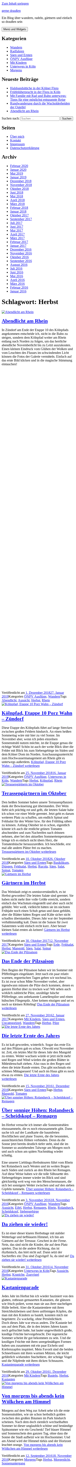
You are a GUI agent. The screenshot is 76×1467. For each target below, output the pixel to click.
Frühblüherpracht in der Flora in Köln (35, 92)
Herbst (35, 700)
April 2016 (17, 280)
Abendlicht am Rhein (24, 111)
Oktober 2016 (19, 257)
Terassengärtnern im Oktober (34, 793)
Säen (52, 866)
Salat (61, 866)
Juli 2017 (16, 223)
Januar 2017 (18, 245)
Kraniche (18, 1274)
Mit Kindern (18, 62)
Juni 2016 (16, 272)
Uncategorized (11, 1023)
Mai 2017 (16, 230)
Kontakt (15, 140)
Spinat (6, 870)
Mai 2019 (16, 173)
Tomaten (17, 870)
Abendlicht (9, 700)
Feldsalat (20, 866)
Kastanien (8, 1379)
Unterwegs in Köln (23, 66)
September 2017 (21, 219)
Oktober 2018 (19, 188)
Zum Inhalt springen (15, 3)
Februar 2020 (19, 166)
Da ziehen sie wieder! (25, 1224)
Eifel (18, 1207)
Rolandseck (65, 1207)
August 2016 (18, 264)
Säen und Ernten (21, 55)
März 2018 (17, 204)
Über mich (17, 136)
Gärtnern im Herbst (24, 883)
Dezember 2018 (20, 181)
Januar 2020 (18, 169)
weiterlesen (34, 763)
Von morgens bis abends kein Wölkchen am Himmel (33, 1398)
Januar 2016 (18, 291)
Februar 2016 (19, 287)
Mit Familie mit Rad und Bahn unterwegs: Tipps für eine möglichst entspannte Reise (38, 97)
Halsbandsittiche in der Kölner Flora (34, 88)
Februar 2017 (19, 242)
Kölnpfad (46, 780)
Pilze (56, 1023)
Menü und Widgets (14, 29)
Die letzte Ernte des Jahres (31, 1035)
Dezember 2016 (20, 249)
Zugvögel (32, 1274)
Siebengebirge (29, 1211)
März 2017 (17, 238)
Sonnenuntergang (13, 1463)
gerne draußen (11, 10)
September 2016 (21, 261)
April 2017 (17, 234)
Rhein (46, 700)
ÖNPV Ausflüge (21, 59)
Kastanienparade (20, 1287)
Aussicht (24, 700)
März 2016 (17, 283)
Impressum (17, 144)
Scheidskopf (10, 1211)
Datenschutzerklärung (24, 148)
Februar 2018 (19, 207)
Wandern (16, 47)
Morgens (16, 70)
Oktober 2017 (19, 215)
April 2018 (17, 200)
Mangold (18, 948)
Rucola (43, 866)
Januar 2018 (18, 211)
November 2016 (21, 253)
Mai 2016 (16, 276)
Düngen (7, 866)
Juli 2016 (16, 268)
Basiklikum (61, 862)
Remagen (40, 1207)
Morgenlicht (62, 1459)
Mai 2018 (16, 196)
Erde (56, 944)
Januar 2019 (18, 177)
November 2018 (21, 185)
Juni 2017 (16, 226)
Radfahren (17, 51)
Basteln (53, 1375)
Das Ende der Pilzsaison (28, 961)
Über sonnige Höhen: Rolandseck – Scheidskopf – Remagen (38, 1113)
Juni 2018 (16, 192)
